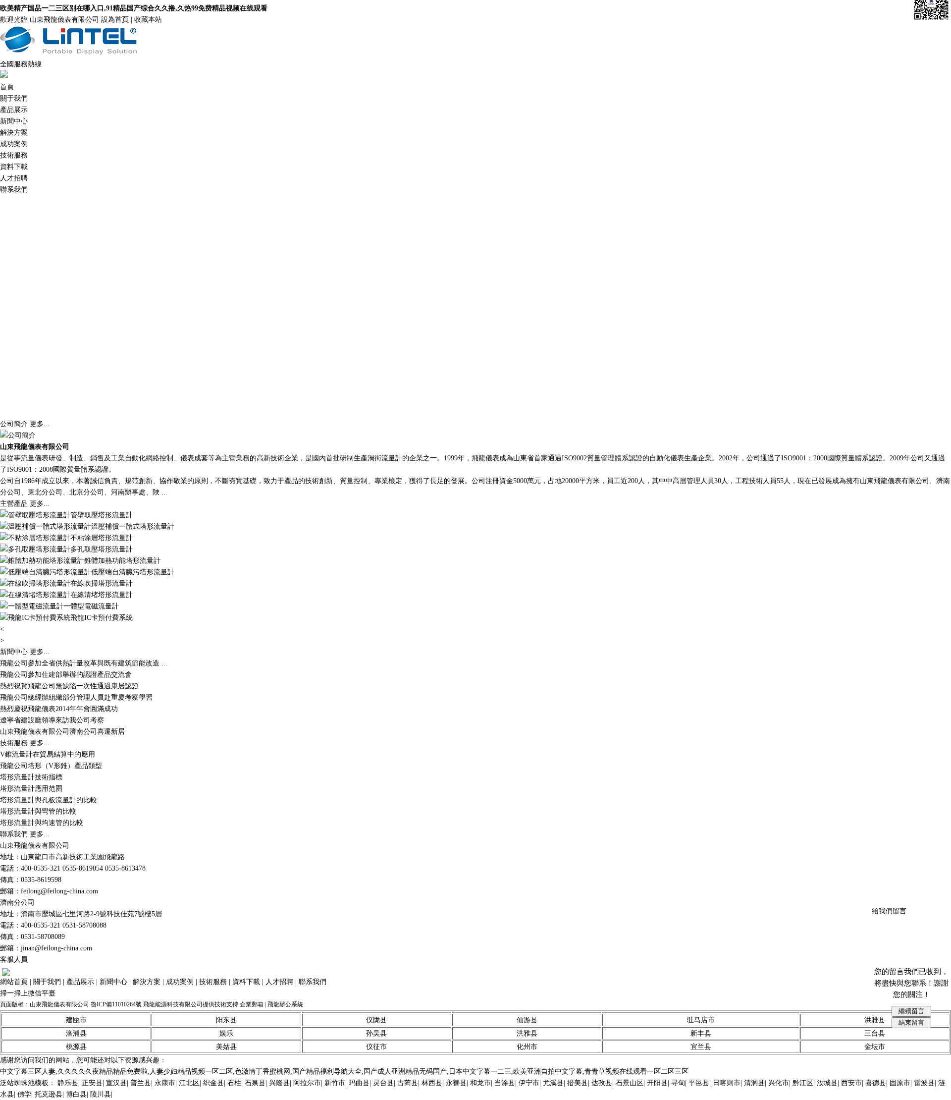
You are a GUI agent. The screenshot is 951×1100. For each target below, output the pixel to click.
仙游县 (527, 1020)
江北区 (189, 1083)
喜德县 (875, 1083)
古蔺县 (407, 1083)
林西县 (432, 1083)
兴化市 (778, 1083)
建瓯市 (76, 1020)
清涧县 (754, 1083)
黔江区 (802, 1083)
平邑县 (698, 1083)
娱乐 (226, 1033)
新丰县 (700, 1033)
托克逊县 (48, 1094)
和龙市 (480, 1083)
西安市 (851, 1083)
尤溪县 (553, 1083)
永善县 (456, 1083)
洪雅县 (527, 1033)
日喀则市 (726, 1083)
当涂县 (504, 1083)
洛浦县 (76, 1033)
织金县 (213, 1083)
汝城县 (827, 1083)
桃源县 (76, 1046)
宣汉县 (116, 1083)
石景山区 (629, 1083)
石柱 (234, 1083)
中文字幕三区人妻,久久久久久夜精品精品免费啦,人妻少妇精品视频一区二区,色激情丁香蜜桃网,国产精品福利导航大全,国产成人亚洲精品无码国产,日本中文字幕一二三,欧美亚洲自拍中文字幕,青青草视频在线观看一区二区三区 (344, 1071)
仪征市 (376, 1046)
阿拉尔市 (307, 1083)
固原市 (900, 1083)
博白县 (76, 1094)
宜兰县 (700, 1046)
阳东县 (226, 1020)
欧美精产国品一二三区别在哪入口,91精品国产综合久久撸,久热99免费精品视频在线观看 (133, 8)
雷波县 (924, 1083)
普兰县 (140, 1083)
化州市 (527, 1046)
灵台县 (383, 1083)
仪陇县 (376, 1020)
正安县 (92, 1083)
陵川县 (100, 1094)
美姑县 (226, 1046)
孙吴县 (376, 1033)
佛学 (24, 1094)
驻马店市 (701, 1020)
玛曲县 (359, 1083)
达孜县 (601, 1083)
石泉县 (255, 1083)
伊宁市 (529, 1083)
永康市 (165, 1083)
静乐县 (67, 1083)
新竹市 (334, 1083)
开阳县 (657, 1083)
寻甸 (678, 1083)
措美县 (577, 1083)
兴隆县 (279, 1083)
